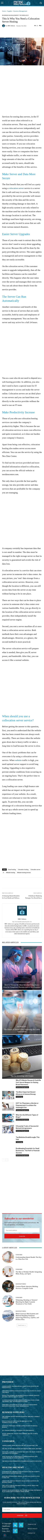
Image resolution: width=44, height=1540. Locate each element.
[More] (31, 32)
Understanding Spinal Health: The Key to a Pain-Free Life (20, 1445)
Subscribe (22, 1236)
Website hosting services (24, 872)
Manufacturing (21, 1284)
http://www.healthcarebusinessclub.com (22, 921)
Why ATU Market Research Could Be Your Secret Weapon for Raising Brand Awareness (28, 1082)
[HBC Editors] (4, 25)
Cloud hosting (12, 869)
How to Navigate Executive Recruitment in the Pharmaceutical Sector (17, 1422)
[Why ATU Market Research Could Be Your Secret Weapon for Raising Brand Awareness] (8, 1083)
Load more (21, 1325)
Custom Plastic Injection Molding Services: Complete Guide (27, 1287)
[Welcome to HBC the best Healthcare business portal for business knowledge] (22, 3)
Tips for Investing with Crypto (22, 1076)
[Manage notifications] (4, 1535)
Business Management (20, 11)
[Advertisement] (22, 90)
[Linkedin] (15, 1525)
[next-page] (7, 1159)
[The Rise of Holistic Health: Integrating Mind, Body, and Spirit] (8, 1272)
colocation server (16, 188)
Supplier (9, 11)
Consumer (19, 1254)
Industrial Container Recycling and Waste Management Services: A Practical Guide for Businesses (19, 1405)
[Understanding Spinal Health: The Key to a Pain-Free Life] (8, 1257)
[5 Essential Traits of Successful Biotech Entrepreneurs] (8, 1129)
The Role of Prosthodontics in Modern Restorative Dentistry (22, 1461)
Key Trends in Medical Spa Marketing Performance (18, 1430)
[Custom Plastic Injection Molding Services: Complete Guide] (8, 1286)
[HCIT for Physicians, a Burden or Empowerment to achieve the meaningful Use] (8, 1106)
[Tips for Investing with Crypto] (22, 1057)
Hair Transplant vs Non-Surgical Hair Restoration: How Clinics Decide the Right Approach (19, 1457)
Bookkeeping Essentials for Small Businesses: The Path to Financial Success (28, 1151)
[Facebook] (15, 1530)
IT (3, 872)
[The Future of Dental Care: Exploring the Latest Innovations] (22, 1012)
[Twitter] (21, 1525)
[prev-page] (3, 1159)
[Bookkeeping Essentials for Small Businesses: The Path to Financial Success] (8, 1151)
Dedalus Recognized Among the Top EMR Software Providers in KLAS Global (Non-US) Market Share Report (22, 1491)
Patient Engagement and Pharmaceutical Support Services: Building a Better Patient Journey (20, 1396)
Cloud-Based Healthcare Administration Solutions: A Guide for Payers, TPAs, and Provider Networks (20, 1401)
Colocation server (35, 869)
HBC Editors (11, 25)
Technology (24, 15)
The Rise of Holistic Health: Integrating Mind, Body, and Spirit (22, 1448)
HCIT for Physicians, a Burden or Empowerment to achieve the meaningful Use (27, 1105)
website (18, 760)
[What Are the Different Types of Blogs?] (8, 1118)
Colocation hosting (23, 869)
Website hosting (10, 872)
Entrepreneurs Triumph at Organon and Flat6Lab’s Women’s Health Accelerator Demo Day (21, 1472)
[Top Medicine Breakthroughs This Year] (8, 1140)
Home (4, 11)
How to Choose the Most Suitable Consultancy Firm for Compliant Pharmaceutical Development (22, 986)
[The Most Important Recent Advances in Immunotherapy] (8, 1095)
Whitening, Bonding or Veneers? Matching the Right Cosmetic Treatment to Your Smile (26, 1302)
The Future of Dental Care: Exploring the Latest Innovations (22, 1030)
